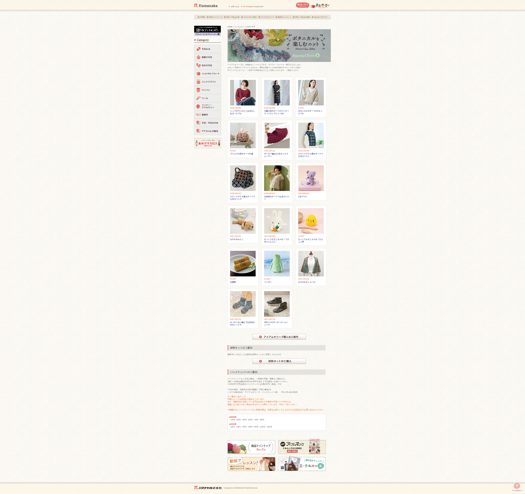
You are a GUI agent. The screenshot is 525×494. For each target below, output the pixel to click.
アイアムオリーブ (267, 17)
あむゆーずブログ (320, 17)
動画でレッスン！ (284, 17)
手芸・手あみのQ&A (302, 17)
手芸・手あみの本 (233, 17)
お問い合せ (235, 7)
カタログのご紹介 (250, 17)
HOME (202, 17)
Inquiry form (253, 7)
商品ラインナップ (215, 17)
